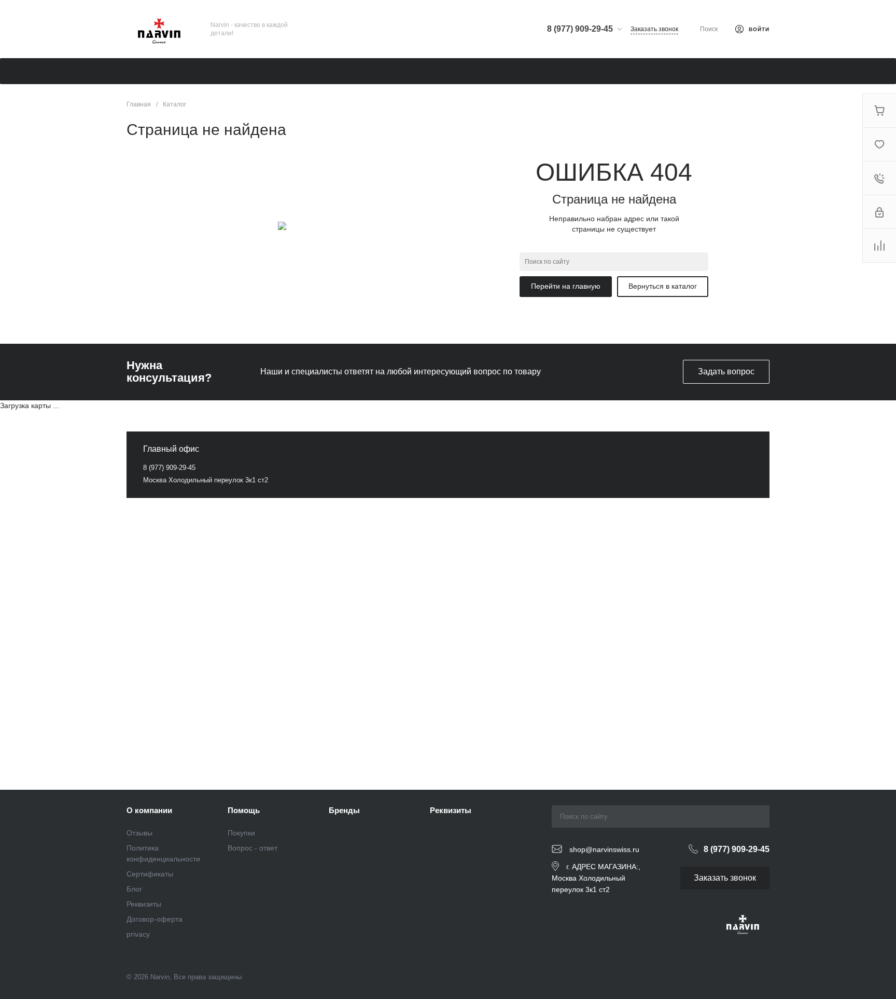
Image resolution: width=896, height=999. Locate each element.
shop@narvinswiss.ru (604, 849)
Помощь (244, 810)
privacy (138, 934)
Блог (134, 889)
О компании (149, 810)
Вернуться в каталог (662, 286)
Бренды (344, 810)
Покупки (241, 833)
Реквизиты (144, 904)
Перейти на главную (565, 286)
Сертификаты (150, 874)
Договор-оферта (155, 919)
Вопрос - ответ (252, 848)
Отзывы (139, 833)
